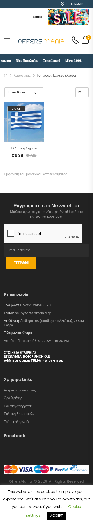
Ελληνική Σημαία (24, 148)
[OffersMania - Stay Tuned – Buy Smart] (41, 39)
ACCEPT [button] (56, 515)
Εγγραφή (21, 262)
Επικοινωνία (74, 4)
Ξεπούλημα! (51, 61)
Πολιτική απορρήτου (18, 406)
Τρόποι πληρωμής (16, 422)
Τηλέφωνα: (11, 305)
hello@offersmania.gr (33, 313)
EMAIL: (9, 313)
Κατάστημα (22, 75)
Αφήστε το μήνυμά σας (20, 390)
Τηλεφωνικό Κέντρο (18, 333)
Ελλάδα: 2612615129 (35, 305)
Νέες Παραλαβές (27, 61)
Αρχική (6, 61)
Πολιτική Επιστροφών (19, 414)
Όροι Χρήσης (13, 398)
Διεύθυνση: (12, 320)
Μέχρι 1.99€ (73, 61)
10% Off (16, 109)
